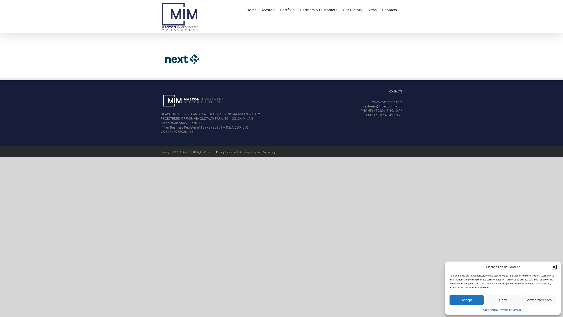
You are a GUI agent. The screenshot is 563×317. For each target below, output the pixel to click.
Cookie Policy (490, 309)
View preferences (539, 300)
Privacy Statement (510, 309)
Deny (503, 300)
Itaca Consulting (266, 152)
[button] (554, 267)
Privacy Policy (224, 152)
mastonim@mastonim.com (382, 106)
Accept (467, 300)
